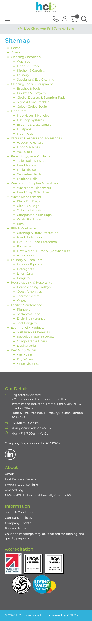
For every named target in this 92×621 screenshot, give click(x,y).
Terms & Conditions (19, 512)
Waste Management (26, 197)
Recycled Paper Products (36, 337)
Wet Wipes (25, 355)
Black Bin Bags (28, 201)
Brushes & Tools (28, 88)
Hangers (23, 278)
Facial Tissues (27, 170)
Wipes (21, 300)
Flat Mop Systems (30, 120)
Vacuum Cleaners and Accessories (36, 138)
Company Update (18, 523)
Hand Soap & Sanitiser (33, 192)
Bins (20, 224)
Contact (17, 52)
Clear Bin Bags (28, 206)
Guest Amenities (29, 291)
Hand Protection (29, 237)
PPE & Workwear (23, 228)
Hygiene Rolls (27, 179)
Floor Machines (28, 147)
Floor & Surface (28, 66)
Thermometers (28, 296)
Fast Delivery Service (20, 479)
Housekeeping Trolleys (34, 287)
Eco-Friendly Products (27, 328)
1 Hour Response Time (21, 485)
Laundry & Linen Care (27, 260)
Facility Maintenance (26, 305)
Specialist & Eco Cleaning (36, 79)
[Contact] (55, 19)
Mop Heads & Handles (33, 115)
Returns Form (15, 528)
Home (15, 48)
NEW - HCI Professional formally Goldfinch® (38, 495)
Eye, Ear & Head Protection (37, 242)
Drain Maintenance (31, 318)
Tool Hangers (27, 323)
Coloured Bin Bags (31, 210)
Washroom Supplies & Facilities (34, 183)
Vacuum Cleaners (30, 143)
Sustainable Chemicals (34, 332)
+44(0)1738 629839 (25, 423)
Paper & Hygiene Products (30, 156)
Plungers (23, 309)
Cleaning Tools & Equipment (32, 84)
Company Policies (18, 518)
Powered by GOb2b (63, 615)
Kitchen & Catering (31, 70)
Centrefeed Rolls (29, 174)
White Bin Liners (29, 219)
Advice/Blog (14, 490)
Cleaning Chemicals (26, 57)
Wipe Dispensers (29, 364)
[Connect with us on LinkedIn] (10, 454)
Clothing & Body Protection (37, 233)
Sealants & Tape (28, 314)
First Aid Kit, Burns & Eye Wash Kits (43, 251)
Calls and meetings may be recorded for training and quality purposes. (44, 536)
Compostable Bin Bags (34, 215)
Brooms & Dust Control (34, 125)
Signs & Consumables (33, 102)
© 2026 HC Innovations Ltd (25, 615)
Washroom (25, 61)
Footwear (24, 246)
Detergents (25, 269)
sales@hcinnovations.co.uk (31, 428)
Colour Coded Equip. (32, 106)
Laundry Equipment (32, 264)
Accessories (25, 152)
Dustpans (24, 129)
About (9, 474)
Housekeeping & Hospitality (31, 282)
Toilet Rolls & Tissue (31, 161)
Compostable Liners (32, 341)
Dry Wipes (25, 359)
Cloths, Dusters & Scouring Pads (41, 97)
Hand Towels (26, 165)
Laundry (23, 75)
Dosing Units (27, 346)
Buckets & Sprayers (31, 93)
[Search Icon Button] (84, 19)
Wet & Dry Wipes (24, 350)
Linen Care (25, 273)
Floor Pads (25, 134)
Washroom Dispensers (34, 188)
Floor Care (19, 111)
